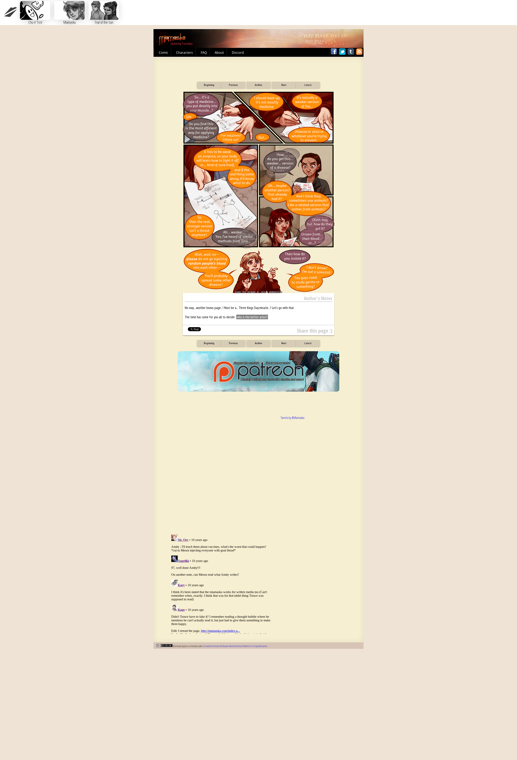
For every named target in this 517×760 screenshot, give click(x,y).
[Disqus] (222, 470)
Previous (233, 85)
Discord (238, 52)
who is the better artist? (252, 317)
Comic (163, 52)
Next (283, 85)
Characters (184, 52)
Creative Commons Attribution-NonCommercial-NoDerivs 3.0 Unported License (235, 646)
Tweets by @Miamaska (292, 417)
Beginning (209, 85)
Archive (258, 85)
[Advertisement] (258, 68)
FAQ (204, 52)
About (219, 52)
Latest (308, 85)
